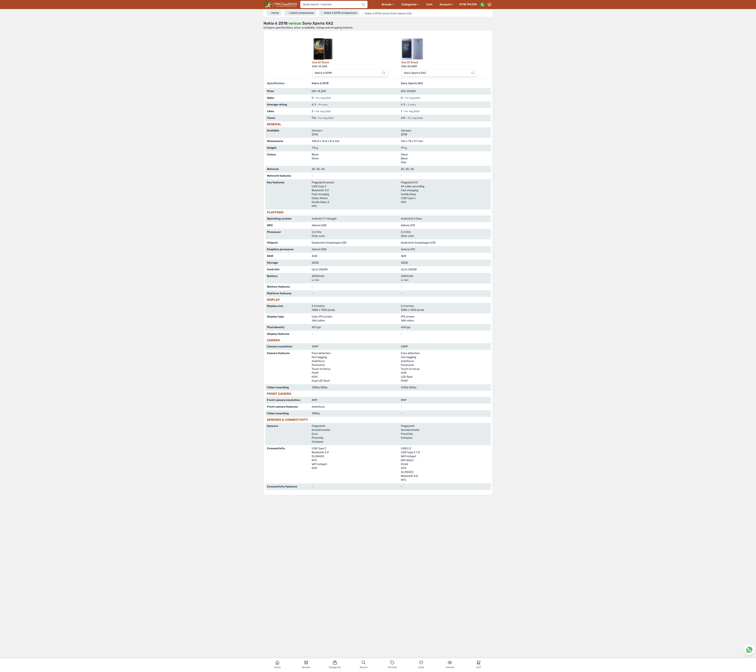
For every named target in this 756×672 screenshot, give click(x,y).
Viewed (450, 667)
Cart (429, 4)
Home (277, 667)
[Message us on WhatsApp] (482, 4)
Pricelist (392, 667)
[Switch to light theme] (489, 4)
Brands (306, 667)
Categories (335, 667)
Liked (421, 667)
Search (364, 667)
